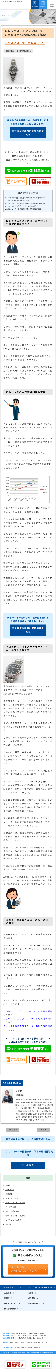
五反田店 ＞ (9, 1293)
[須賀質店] (12, 9)
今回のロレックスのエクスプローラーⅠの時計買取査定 (25, 203)
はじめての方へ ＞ (12, 1303)
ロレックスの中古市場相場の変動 (17, 201)
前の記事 (13, 1130)
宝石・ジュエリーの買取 (15, 1203)
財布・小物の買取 (12, 1211)
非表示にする (30, 193)
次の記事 (43, 1130)
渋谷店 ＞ (32, 1293)
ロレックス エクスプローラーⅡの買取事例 (26, 1018)
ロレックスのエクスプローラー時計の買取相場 (27, 1026)
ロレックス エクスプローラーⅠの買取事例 (26, 1011)
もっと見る (28, 1165)
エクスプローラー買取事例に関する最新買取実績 (23, 209)
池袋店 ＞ (8, 1298)
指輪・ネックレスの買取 (15, 1216)
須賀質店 (28, 1324)
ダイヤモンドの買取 (13, 1220)
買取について (10, 1185)
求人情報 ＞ (33, 1298)
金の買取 (9, 1194)
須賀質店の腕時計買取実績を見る (28, 132)
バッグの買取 (10, 1207)
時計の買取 (9, 1190)
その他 (8, 1224)
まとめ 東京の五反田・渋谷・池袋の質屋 (20, 206)
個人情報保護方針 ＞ (13, 1309)
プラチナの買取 (11, 1198)
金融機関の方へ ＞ (36, 1303)
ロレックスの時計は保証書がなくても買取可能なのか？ (25, 198)
